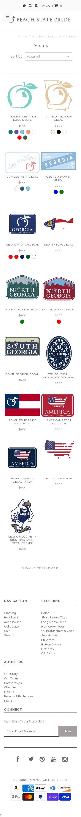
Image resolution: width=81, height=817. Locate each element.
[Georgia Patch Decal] (22, 223)
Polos (45, 613)
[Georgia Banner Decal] (58, 161)
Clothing (10, 613)
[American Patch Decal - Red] (58, 405)
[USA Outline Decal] (58, 449)
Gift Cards (48, 653)
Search (9, 635)
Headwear (11, 617)
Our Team (11, 678)
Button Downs (51, 644)
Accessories (12, 622)
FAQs (8, 701)
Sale (7, 630)
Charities (10, 687)
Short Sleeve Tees (54, 617)
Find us (9, 691)
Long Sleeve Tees (53, 622)
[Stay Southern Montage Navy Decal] (58, 353)
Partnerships (13, 683)
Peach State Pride (54, 780)
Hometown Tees (52, 626)
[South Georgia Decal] (22, 346)
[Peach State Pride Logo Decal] (22, 95)
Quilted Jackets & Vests (57, 630)
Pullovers (47, 640)
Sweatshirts (49, 635)
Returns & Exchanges (18, 696)
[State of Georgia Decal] (58, 95)
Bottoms (47, 649)
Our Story (11, 674)
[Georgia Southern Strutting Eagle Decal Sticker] (22, 515)
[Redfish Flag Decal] (58, 223)
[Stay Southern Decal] (22, 162)
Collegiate (11, 626)
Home (23, 36)
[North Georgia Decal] (22, 288)
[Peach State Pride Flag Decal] (22, 405)
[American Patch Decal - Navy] (22, 457)
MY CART (51, 5)
